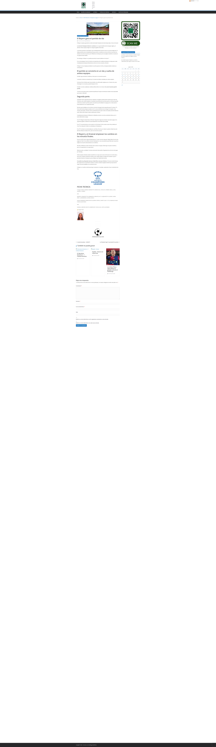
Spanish (192, 0)
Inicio (78, 12)
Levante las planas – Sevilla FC (83, 242)
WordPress (95, 744)
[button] (90, 12)
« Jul (122, 84)
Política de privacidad (123, 12)
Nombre (78, 301)
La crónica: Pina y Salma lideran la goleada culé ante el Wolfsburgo (112, 269)
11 (125, 75)
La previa (95, 12)
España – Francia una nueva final (97, 252)
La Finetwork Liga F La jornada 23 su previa (109, 242)
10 (122, 75)
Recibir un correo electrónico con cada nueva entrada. (87, 323)
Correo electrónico (80, 306)
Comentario (79, 285)
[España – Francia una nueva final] (95, 249)
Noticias (114, 12)
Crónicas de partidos (104, 12)
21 (133, 77)
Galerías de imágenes (85, 12)
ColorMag (90, 744)
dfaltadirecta (88, 40)
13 (130, 75)
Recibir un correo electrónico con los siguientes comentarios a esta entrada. (92, 319)
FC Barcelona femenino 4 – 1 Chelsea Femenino (82, 255)
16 (138, 75)
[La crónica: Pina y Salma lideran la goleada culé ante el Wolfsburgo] (113, 249)
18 (125, 77)
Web (77, 312)
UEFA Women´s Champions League (83, 35)
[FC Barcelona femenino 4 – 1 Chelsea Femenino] (82, 249)
